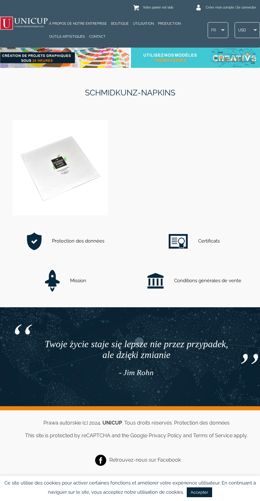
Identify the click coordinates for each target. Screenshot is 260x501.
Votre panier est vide (158, 7)
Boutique (120, 24)
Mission (77, 280)
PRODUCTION (169, 24)
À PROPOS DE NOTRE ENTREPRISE (78, 24)
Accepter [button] (199, 492)
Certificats (208, 241)
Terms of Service (212, 436)
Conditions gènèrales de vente (207, 280)
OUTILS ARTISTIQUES (67, 37)
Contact (97, 37)
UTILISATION (143, 24)
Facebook (169, 460)
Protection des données (77, 241)
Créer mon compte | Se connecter (231, 7)
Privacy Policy (165, 436)
